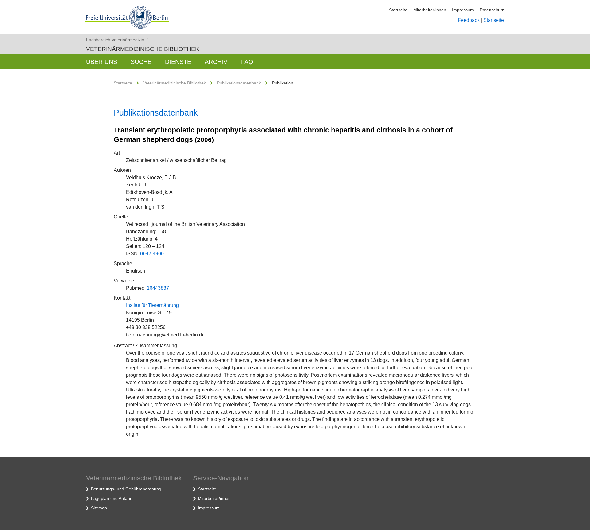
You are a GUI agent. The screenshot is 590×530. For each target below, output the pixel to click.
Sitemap (99, 507)
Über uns (101, 61)
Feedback (469, 20)
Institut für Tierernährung (152, 305)
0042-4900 (152, 253)
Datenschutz (492, 9)
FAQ (247, 61)
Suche (141, 61)
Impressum (463, 9)
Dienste (178, 61)
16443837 (158, 288)
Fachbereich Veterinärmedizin (117, 39)
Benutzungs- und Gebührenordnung (126, 488)
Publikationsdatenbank (239, 82)
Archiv (216, 61)
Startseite (398, 9)
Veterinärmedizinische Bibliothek (142, 49)
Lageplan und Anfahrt (112, 498)
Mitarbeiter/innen (429, 9)
